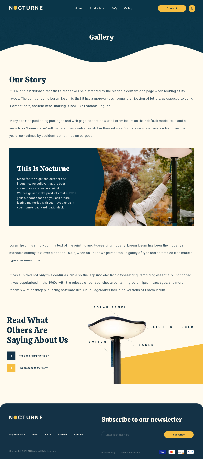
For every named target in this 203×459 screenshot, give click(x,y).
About (35, 434)
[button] (192, 8)
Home (78, 8)
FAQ (114, 8)
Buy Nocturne (17, 434)
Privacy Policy (108, 452)
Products (96, 8)
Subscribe (179, 434)
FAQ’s (48, 434)
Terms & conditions (130, 452)
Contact (172, 8)
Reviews (62, 434)
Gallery (128, 8)
